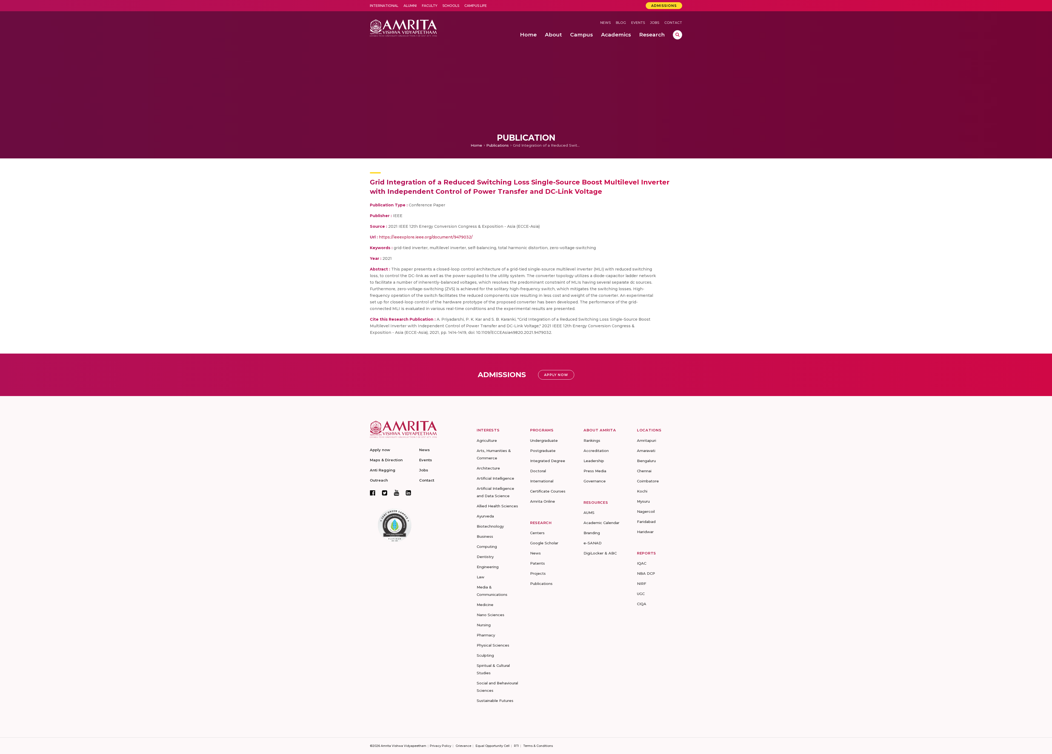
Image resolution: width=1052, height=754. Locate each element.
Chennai (644, 471)
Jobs (654, 23)
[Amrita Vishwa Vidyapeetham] (403, 27)
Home (476, 145)
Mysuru (643, 501)
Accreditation (596, 450)
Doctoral (538, 471)
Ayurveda (485, 516)
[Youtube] (396, 493)
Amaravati (646, 450)
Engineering (488, 567)
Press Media (595, 471)
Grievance (463, 746)
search (677, 34)
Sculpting (485, 655)
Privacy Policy (440, 746)
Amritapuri (646, 440)
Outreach (379, 480)
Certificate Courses (547, 491)
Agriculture (487, 440)
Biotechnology (490, 526)
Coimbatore (648, 481)
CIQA (641, 604)
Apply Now (556, 375)
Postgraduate (543, 450)
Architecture (488, 468)
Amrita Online (542, 501)
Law (480, 577)
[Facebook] (372, 493)
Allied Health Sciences (497, 506)
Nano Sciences (490, 615)
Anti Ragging (382, 470)
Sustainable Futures (495, 700)
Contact (673, 23)
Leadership (594, 461)
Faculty (429, 6)
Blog (621, 23)
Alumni (410, 6)
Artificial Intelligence (495, 478)
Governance (595, 481)
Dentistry (485, 556)
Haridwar (645, 532)
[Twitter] (384, 493)
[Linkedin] (408, 493)
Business (485, 536)
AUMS (589, 512)
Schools (450, 6)
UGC (641, 593)
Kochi (642, 491)
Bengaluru (646, 461)
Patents (537, 563)
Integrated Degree (547, 461)
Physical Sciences (493, 645)
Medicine (485, 604)
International (384, 6)
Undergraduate (544, 440)
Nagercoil (646, 511)
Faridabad (646, 521)
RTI (516, 746)
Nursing (484, 625)
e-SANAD (593, 543)
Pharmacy (486, 635)
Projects (538, 573)
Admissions (664, 6)
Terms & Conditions (538, 746)
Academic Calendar (601, 522)
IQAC (641, 563)
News (605, 23)
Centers (537, 533)
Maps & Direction (386, 460)
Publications (497, 145)
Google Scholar (544, 543)
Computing (487, 546)
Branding (592, 533)
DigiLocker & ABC (600, 553)
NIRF (641, 583)
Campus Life (475, 6)
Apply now (380, 450)
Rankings (592, 440)
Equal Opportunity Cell (493, 746)
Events (638, 23)
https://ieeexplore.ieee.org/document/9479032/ (426, 237)
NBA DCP (646, 573)
